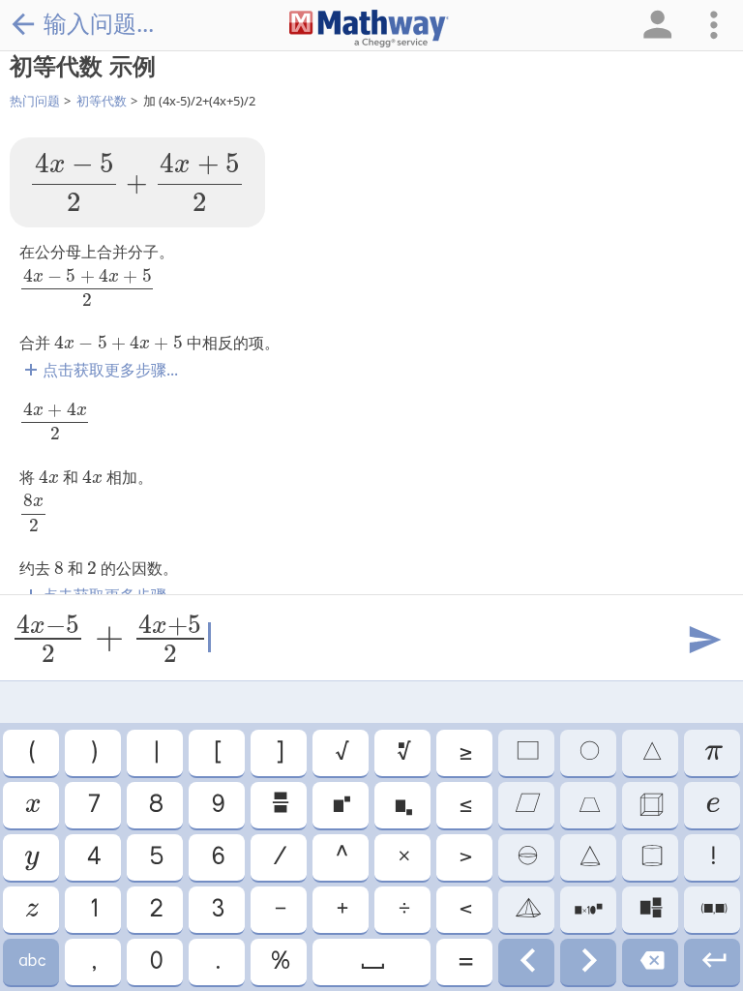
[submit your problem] (703, 640)
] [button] (278, 753)
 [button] (527, 909)
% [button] (279, 962)
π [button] (712, 753)
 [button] (588, 753)
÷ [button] (403, 909)
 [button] (589, 857)
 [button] (371, 962)
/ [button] (278, 857)
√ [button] (341, 753)
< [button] (464, 909)
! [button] (712, 857)
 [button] (526, 753)
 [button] (31, 909)
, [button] (93, 962)
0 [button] (155, 962)
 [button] (588, 962)
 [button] (30, 962)
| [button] (155, 753)
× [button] (403, 857)
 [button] (526, 857)
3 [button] (216, 909)
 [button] (340, 805)
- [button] (279, 909)
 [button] (650, 805)
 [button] (712, 909)
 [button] (651, 962)
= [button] (464, 962)
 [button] (526, 962)
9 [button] (217, 805)
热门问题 (35, 100)
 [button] (403, 753)
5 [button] (155, 857)
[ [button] (217, 753)
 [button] (526, 805)
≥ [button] (464, 753)
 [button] (650, 909)
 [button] (712, 805)
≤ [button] (464, 805)
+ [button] (341, 909)
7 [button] (93, 805)
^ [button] (340, 857)
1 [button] (93, 909)
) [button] (93, 753)
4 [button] (93, 857)
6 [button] (217, 857)
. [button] (217, 962)
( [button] (31, 753)
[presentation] (137, 182)
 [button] (588, 909)
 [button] (402, 805)
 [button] (650, 753)
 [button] (712, 962)
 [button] (31, 857)
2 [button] (155, 909)
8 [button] (155, 805)
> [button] (464, 857)
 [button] (588, 805)
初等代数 (101, 100)
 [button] (279, 805)
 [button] (31, 805)
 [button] (650, 857)
